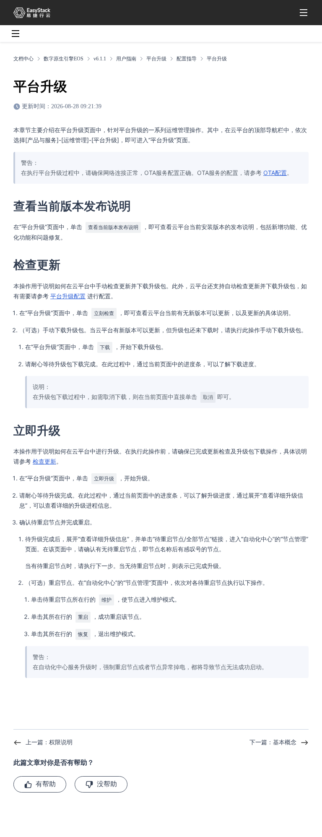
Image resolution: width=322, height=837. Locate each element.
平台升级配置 (68, 296)
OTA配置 (275, 172)
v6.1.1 (99, 59)
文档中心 (23, 59)
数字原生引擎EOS (63, 59)
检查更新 (44, 461)
